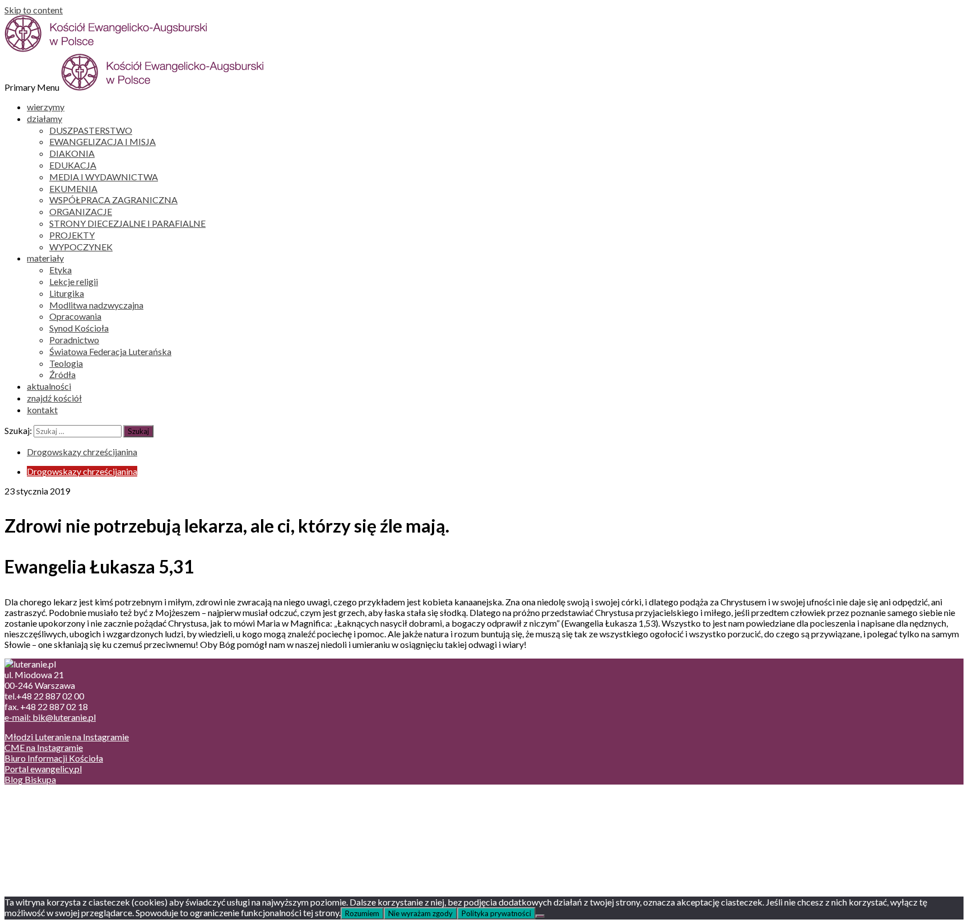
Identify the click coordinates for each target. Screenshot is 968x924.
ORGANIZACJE (80, 211)
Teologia (66, 363)
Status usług (50, 830)
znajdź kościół (54, 398)
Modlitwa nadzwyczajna (96, 305)
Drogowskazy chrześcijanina (82, 451)
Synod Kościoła (79, 328)
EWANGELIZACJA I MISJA (102, 141)
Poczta (40, 799)
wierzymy (45, 106)
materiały (45, 258)
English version (55, 820)
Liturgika (66, 293)
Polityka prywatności (496, 913)
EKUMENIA (73, 188)
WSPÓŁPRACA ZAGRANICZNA (113, 199)
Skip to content (33, 9)
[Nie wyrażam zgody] (540, 916)
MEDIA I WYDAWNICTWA (103, 176)
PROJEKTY (72, 235)
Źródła (62, 374)
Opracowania (75, 316)
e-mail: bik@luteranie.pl (50, 717)
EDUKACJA (72, 165)
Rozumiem (362, 913)
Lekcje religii (73, 281)
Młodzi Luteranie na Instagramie (66, 736)
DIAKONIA (72, 153)
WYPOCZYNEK (81, 246)
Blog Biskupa (30, 779)
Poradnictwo (74, 339)
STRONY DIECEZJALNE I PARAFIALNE (127, 223)
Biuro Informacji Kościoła (53, 758)
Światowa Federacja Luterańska (110, 351)
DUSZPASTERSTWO (90, 130)
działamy (44, 118)
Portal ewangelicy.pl (43, 768)
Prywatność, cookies (66, 809)
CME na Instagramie (43, 747)
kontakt (42, 409)
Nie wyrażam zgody (420, 913)
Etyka (60, 269)
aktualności (49, 386)
